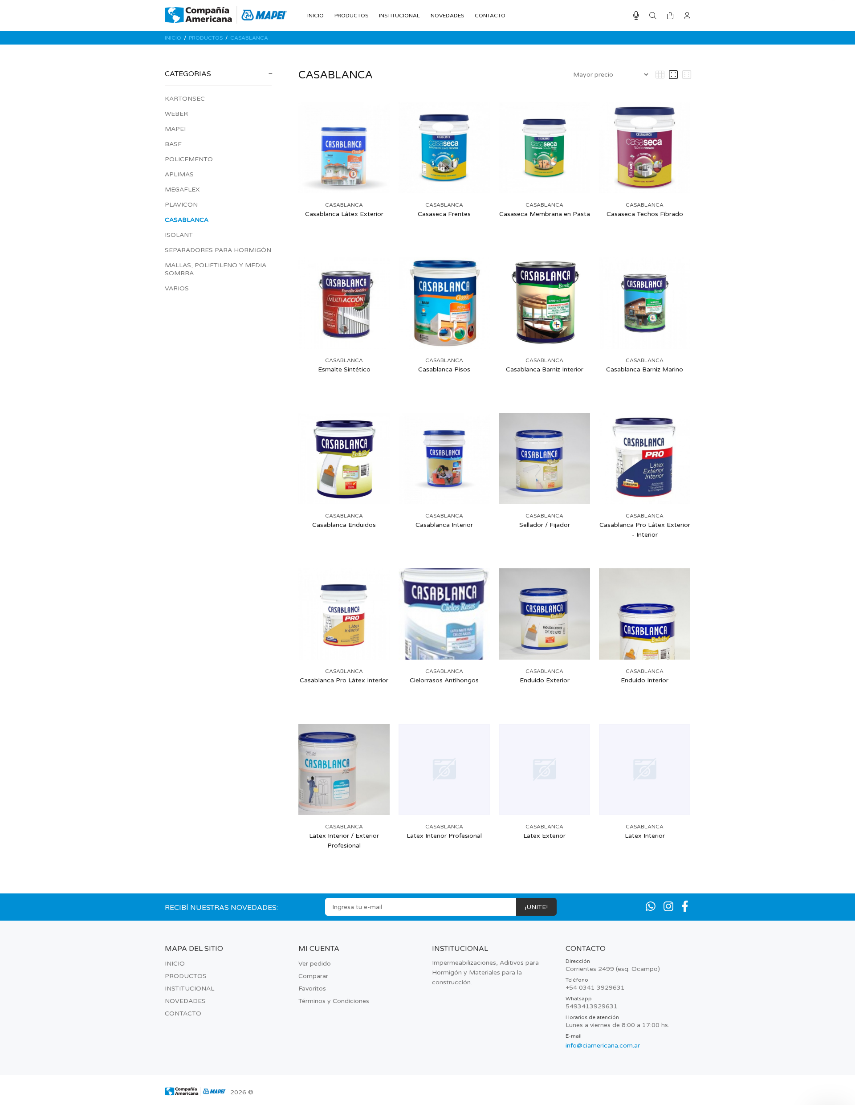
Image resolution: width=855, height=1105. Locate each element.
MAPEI (175, 129)
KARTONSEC (185, 98)
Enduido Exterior (545, 680)
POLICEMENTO (189, 159)
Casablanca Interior (444, 525)
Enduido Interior (644, 680)
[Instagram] (668, 906)
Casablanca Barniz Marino (644, 369)
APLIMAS (179, 174)
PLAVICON (181, 204)
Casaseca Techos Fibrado (645, 214)
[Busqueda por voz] (636, 16)
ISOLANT (179, 235)
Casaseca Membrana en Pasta (544, 214)
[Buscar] (653, 16)
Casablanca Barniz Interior (544, 369)
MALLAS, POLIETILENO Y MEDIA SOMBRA (215, 269)
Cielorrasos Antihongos (444, 680)
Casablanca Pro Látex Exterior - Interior (644, 529)
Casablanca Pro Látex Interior (344, 680)
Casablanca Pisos (444, 369)
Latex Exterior (544, 836)
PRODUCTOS (206, 38)
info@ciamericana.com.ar (603, 1045)
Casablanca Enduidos (344, 525)
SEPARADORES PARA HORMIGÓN (218, 250)
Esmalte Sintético (344, 369)
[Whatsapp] (650, 906)
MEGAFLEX (182, 189)
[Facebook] (685, 906)
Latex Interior (645, 836)
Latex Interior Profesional (444, 836)
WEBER (176, 114)
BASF (173, 144)
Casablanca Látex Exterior (344, 214)
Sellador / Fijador (544, 525)
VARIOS (177, 288)
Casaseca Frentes (444, 214)
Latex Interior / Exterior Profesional (344, 840)
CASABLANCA (249, 38)
